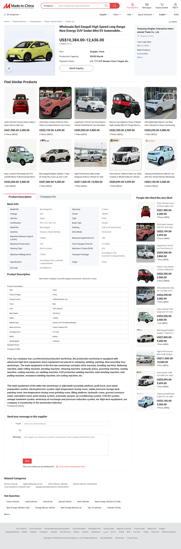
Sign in (175, 7)
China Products (35, 528)
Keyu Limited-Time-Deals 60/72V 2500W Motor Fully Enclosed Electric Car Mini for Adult (165, 310)
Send (27, 461)
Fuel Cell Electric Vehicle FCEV (17, 486)
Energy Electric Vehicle (45, 507)
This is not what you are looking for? (38, 466)
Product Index (139, 528)
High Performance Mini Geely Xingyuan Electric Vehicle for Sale (165, 353)
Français (53, 532)
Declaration (119, 538)
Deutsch (85, 532)
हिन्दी (128, 532)
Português (43, 532)
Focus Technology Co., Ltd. (72, 538)
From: (18, 423)
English (24, 532)
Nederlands (95, 532)
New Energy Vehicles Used (18, 507)
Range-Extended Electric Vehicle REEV (52, 486)
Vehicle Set (48, 501)
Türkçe (145, 532)
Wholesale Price (94, 528)
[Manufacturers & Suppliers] (18, 6)
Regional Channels (124, 528)
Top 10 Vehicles (94, 507)
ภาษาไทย (136, 532)
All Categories (13, 14)
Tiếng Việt (155, 532)
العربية (105, 532)
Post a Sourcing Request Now (70, 466)
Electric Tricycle (11, 484)
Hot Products (21, 528)
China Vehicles (13, 501)
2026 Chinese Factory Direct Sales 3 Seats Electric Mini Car (165, 204)
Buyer (116, 14)
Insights (162, 528)
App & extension (145, 14)
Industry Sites (109, 528)
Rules (176, 14)
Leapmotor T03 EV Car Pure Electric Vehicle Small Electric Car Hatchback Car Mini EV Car (165, 247)
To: (20, 430)
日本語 (121, 532)
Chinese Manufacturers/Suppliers (57, 528)
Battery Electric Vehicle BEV (85, 484)
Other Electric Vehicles (57, 484)
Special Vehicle (65, 501)
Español (33, 532)
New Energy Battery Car (71, 507)
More (139, 57)
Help (129, 14)
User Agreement (106, 538)
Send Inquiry (76, 68)
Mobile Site (152, 528)
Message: (16, 437)
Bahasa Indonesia (169, 532)
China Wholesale (79, 528)
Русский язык (65, 532)
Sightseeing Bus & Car (32, 484)
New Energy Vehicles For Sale (107, 501)
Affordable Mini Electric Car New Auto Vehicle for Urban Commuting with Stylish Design (165, 289)
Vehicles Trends (114, 507)
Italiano (76, 532)
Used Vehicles (31, 501)
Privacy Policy (132, 538)
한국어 (113, 532)
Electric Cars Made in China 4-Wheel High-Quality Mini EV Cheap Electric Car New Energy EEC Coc (165, 268)
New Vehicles (83, 501)
